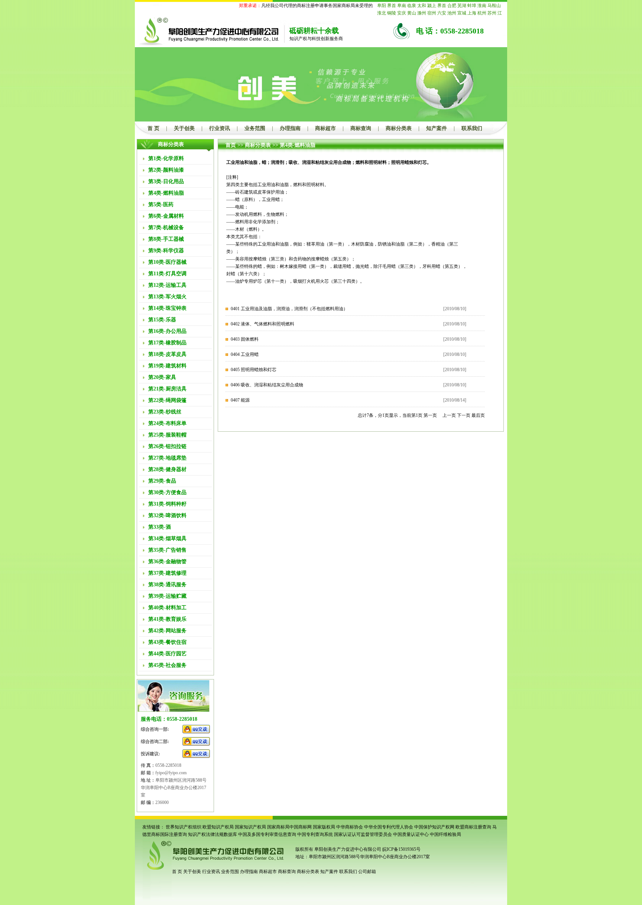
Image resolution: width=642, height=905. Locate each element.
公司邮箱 (367, 871)
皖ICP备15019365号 (401, 849)
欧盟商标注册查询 (473, 827)
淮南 (481, 5)
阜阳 (381, 5)
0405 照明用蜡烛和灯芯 (253, 369)
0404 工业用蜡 (245, 354)
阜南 (401, 5)
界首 (391, 5)
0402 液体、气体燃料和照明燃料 (262, 324)
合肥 (451, 5)
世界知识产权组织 (183, 827)
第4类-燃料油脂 (297, 145)
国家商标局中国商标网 (289, 827)
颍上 (431, 5)
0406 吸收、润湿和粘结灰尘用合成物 (267, 384)
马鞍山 (494, 5)
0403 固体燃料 (245, 339)
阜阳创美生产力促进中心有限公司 (347, 849)
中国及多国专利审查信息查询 (267, 834)
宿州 (431, 13)
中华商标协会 (349, 827)
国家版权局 (324, 827)
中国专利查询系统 (315, 834)
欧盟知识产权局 (218, 827)
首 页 (153, 128)
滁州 (421, 13)
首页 (231, 145)
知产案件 (436, 128)
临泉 (411, 5)
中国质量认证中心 (411, 834)
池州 (451, 13)
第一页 (430, 415)
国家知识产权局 (250, 827)
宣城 (461, 13)
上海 (471, 13)
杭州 (481, 13)
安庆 (401, 13)
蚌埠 (471, 5)
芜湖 (461, 5)
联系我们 (471, 128)
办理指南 (290, 128)
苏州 (491, 13)
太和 (421, 5)
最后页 (478, 415)
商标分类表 (399, 128)
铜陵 (391, 13)
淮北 (381, 13)
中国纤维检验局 (445, 834)
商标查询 (360, 128)
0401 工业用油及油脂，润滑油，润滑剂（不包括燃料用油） (289, 308)
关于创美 (184, 128)
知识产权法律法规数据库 (212, 834)
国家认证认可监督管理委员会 (363, 834)
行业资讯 (219, 128)
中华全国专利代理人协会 (388, 827)
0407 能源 (240, 400)
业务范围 (254, 128)
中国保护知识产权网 (434, 827)
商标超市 (325, 128)
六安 (441, 13)
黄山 (411, 13)
